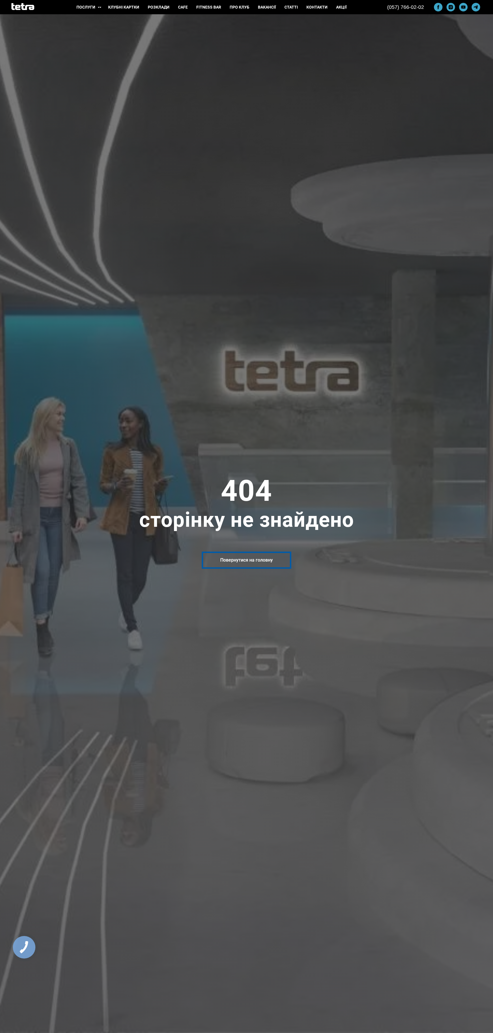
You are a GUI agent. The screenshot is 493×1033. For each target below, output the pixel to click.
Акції (341, 7)
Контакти (317, 7)
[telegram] (476, 7)
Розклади (158, 7)
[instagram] (450, 7)
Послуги (86, 7)
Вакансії (267, 7)
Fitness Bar (208, 7)
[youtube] (463, 7)
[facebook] (438, 7)
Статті (291, 7)
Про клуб (239, 7)
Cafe (183, 7)
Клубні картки (123, 7)
